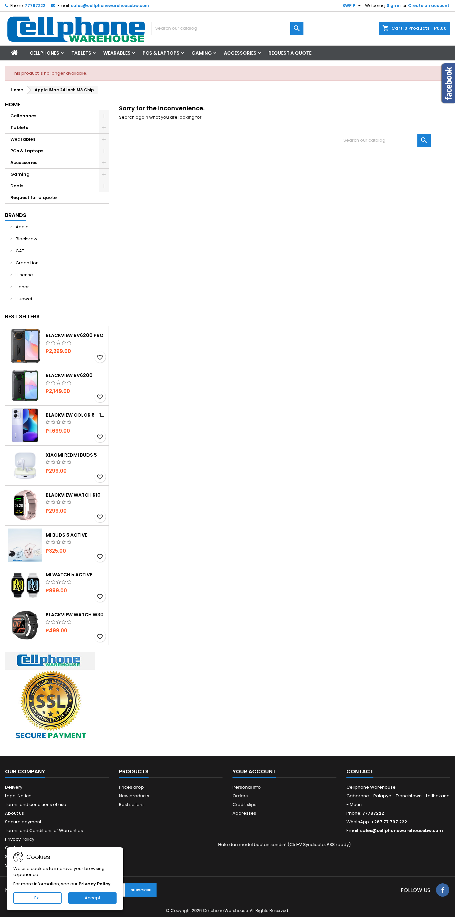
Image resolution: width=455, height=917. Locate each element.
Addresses (244, 813)
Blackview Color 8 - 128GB (76, 415)
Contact (359, 771)
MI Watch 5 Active (69, 574)
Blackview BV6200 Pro (75, 335)
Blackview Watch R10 (73, 495)
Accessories (240, 53)
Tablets (81, 53)
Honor (22, 287)
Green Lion (27, 263)
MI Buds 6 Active (66, 535)
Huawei (23, 299)
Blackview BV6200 (69, 375)
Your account (254, 771)
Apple (22, 227)
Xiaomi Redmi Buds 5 (71, 455)
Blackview (26, 239)
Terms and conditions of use (35, 804)
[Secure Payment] (50, 697)
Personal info (246, 787)
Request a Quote (289, 53)
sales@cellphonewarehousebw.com (110, 5)
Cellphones (44, 53)
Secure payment (23, 822)
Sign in (394, 5)
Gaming (202, 53)
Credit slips (244, 804)
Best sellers (131, 804)
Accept (92, 898)
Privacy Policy (19, 839)
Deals (16, 186)
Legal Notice (18, 796)
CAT (19, 251)
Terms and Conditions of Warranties (44, 830)
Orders (240, 796)
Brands (15, 215)
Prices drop (131, 787)
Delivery (13, 787)
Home (12, 104)
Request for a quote (33, 197)
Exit (37, 898)
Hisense (24, 275)
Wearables (117, 53)
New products (134, 796)
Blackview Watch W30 (75, 614)
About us (14, 813)
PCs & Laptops (161, 53)
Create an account (428, 5)
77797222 (35, 5)
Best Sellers (22, 316)
